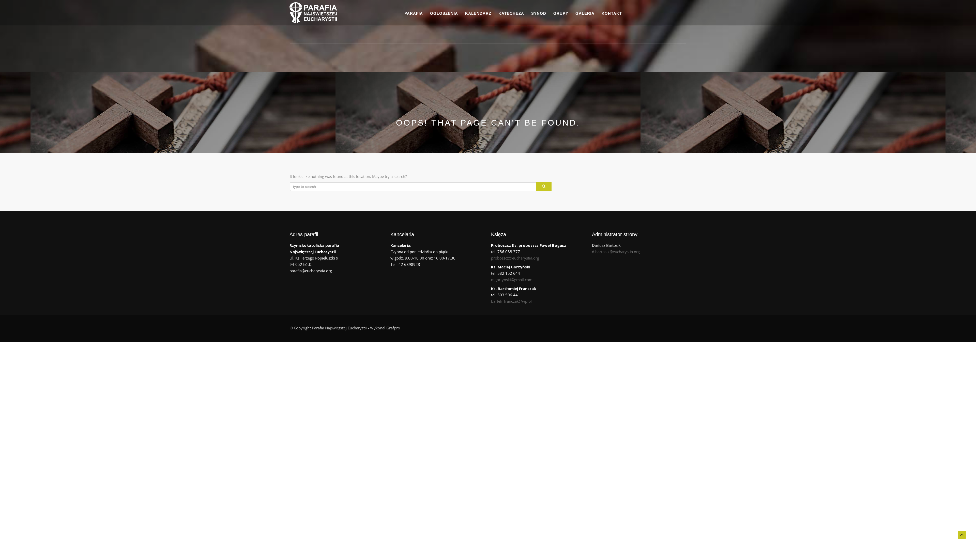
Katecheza (511, 13)
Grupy (560, 13)
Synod (538, 13)
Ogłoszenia (444, 13)
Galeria (584, 13)
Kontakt (612, 13)
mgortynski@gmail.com (511, 279)
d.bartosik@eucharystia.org (616, 251)
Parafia (413, 13)
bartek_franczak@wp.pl (511, 301)
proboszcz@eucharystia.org (515, 258)
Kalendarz (478, 13)
